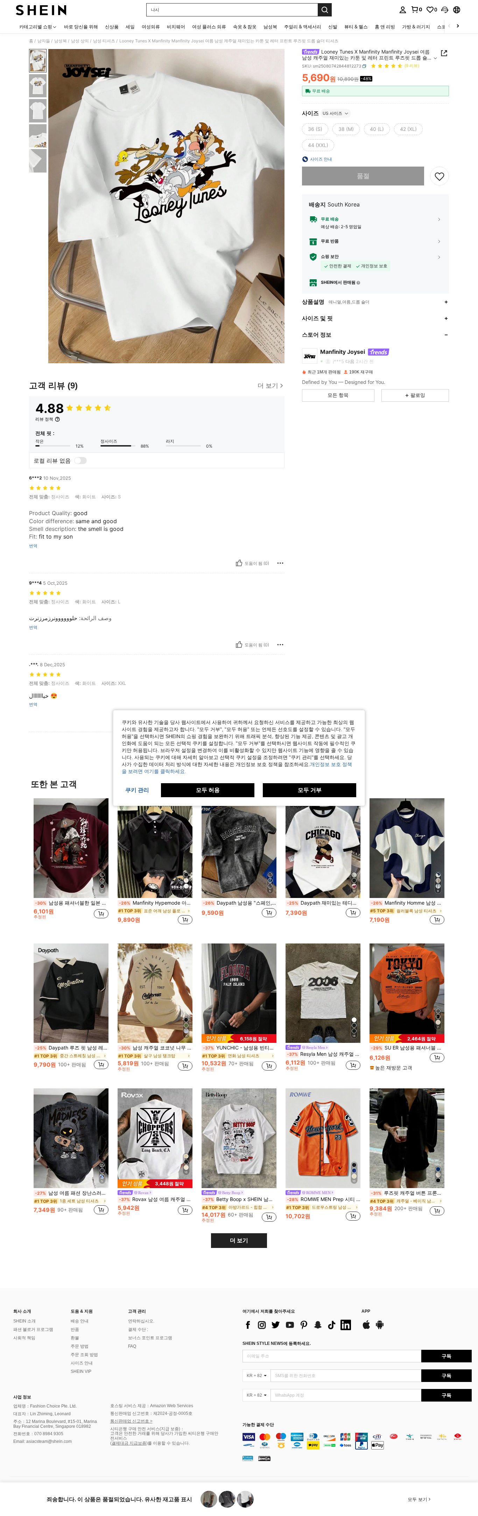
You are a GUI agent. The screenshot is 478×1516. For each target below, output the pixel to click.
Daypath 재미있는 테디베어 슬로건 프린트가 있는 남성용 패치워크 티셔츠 (323, 903)
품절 (363, 176)
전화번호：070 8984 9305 (38, 1433)
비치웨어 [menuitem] (176, 26)
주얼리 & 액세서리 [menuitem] (302, 26)
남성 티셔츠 (104, 40)
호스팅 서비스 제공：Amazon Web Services (151, 1405)
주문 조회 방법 (84, 1354)
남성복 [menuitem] (270, 26)
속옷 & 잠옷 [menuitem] (244, 26)
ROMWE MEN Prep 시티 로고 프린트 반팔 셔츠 (323, 1199)
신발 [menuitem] (332, 26)
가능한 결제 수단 (258, 1425)
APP (365, 1311)
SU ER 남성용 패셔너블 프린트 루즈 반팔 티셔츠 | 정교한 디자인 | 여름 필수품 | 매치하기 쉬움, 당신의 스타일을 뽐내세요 (407, 1048)
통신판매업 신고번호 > (131, 1421)
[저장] (439, 176)
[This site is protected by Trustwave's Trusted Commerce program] (247, 1457)
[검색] (325, 9)
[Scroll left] (449, 26)
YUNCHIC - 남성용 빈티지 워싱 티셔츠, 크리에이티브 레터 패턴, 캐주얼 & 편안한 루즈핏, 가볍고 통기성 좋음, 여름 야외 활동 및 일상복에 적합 (239, 1048)
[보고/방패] (280, 563)
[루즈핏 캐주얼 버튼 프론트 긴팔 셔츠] (407, 1138)
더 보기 (239, 1240)
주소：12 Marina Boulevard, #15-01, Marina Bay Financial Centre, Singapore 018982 (55, 1424)
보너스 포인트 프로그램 (150, 1337)
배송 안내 (80, 1321)
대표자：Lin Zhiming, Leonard (42, 1413)
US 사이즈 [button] (332, 113)
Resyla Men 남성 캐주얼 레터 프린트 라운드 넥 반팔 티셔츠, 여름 (323, 1054)
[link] (416, 9)
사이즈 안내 (82, 1363)
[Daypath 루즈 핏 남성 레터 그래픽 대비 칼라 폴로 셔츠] (71, 993)
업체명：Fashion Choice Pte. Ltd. (45, 1406)
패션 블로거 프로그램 (33, 1329)
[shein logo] (41, 10)
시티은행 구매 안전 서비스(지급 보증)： (147, 1428)
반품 (75, 1329)
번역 (33, 545)
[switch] (80, 460)
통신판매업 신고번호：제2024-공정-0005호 (151, 1413)
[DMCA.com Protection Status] (264, 1457)
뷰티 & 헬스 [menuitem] (356, 26)
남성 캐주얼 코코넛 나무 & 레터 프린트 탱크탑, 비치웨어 (155, 1048)
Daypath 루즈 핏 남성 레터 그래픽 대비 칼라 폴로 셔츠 (71, 1048)
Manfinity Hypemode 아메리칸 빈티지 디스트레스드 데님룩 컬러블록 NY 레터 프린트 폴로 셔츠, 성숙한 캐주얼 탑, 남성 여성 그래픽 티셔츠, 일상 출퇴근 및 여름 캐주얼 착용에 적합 (155, 903)
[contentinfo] (357, 1441)
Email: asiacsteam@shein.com (42, 1441)
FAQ (132, 1346)
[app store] (366, 1328)
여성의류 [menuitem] (151, 26)
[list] (298, 1325)
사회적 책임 (24, 1337)
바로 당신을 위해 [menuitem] (81, 26)
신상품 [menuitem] (112, 26)
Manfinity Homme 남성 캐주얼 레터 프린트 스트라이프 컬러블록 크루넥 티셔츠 (407, 903)
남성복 (60, 40)
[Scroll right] (457, 26)
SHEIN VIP (81, 1371)
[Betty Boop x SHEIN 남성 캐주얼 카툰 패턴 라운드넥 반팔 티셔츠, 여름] (239, 1138)
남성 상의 (80, 40)
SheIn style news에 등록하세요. (276, 1343)
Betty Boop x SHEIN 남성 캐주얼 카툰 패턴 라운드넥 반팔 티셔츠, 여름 (239, 1199)
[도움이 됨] (239, 563)
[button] (445, 10)
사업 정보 (22, 1397)
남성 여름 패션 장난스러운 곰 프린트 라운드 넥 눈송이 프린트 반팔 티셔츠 (71, 1193)
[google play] (380, 1328)
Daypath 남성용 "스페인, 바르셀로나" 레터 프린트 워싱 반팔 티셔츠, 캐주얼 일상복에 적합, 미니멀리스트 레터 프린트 (239, 903)
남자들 (43, 40)
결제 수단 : (138, 1329)
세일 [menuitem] (130, 26)
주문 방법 (80, 1346)
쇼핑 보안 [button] (330, 256)
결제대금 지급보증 (129, 1443)
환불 (75, 1337)
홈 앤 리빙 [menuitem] (385, 26)
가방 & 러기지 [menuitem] (416, 26)
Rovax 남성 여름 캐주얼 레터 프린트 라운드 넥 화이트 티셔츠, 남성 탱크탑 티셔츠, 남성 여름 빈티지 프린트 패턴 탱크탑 (155, 1199)
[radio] (315, 129)
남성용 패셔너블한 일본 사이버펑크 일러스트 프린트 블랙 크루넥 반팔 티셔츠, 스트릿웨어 (71, 903)
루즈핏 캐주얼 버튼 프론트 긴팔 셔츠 (407, 1193)
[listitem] (71, 865)
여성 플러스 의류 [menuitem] (209, 26)
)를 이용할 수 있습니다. (168, 1443)
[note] (239, 1038)
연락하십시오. (141, 1321)
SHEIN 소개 (24, 1321)
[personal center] (403, 10)
